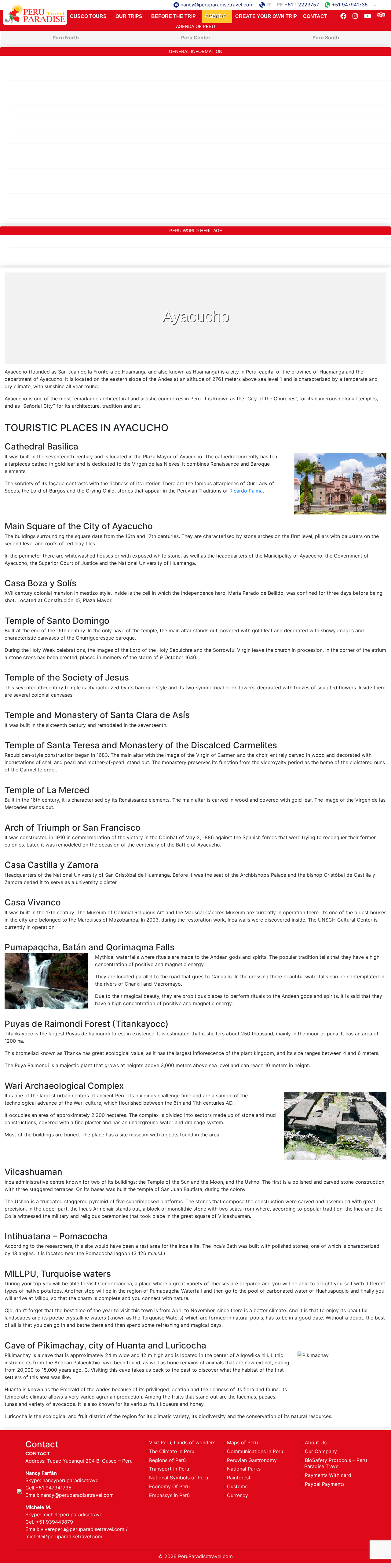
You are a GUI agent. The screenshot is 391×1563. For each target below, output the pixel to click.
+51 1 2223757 (301, 5)
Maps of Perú (24, 87)
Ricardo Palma (246, 491)
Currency (19, 200)
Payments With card (328, 1475)
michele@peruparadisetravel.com (63, 1536)
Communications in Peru (37, 124)
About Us (316, 1442)
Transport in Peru (29, 149)
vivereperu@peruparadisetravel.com (82, 1529)
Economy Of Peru (29, 112)
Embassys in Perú (29, 99)
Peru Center (195, 37)
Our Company (321, 1451)
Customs (19, 187)
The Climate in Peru (31, 74)
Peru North (66, 37)
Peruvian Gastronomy (34, 174)
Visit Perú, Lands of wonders (182, 1442)
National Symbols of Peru (38, 162)
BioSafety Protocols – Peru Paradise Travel (58, 212)
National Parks (244, 1469)
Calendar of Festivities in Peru (43, 137)
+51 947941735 (350, 5)
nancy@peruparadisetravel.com (217, 5)
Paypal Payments (325, 1484)
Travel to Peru (35, 12)
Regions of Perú (27, 62)
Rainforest (21, 254)
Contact (315, 16)
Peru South (325, 37)
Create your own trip (266, 16)
